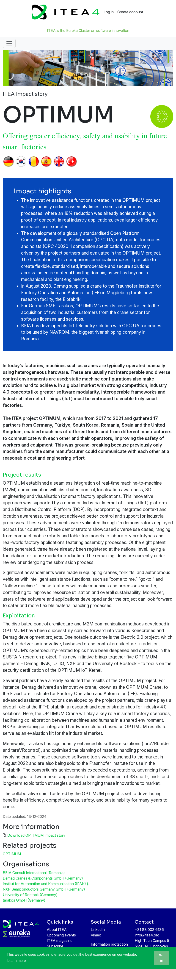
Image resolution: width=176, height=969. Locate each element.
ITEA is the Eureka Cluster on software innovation (88, 30)
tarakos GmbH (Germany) (24, 900)
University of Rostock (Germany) (30, 894)
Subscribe (55, 946)
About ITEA (57, 929)
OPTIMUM (12, 854)
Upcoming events (61, 935)
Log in (109, 12)
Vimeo (96, 935)
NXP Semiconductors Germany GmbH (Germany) (44, 889)
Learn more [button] (16, 961)
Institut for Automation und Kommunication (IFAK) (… (47, 883)
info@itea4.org (147, 935)
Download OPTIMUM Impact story (36, 835)
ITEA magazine (59, 940)
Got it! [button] (162, 958)
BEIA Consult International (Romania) (34, 872)
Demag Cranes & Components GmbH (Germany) (43, 878)
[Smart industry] (161, 115)
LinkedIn (98, 929)
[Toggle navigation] (9, 43)
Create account (130, 12)
